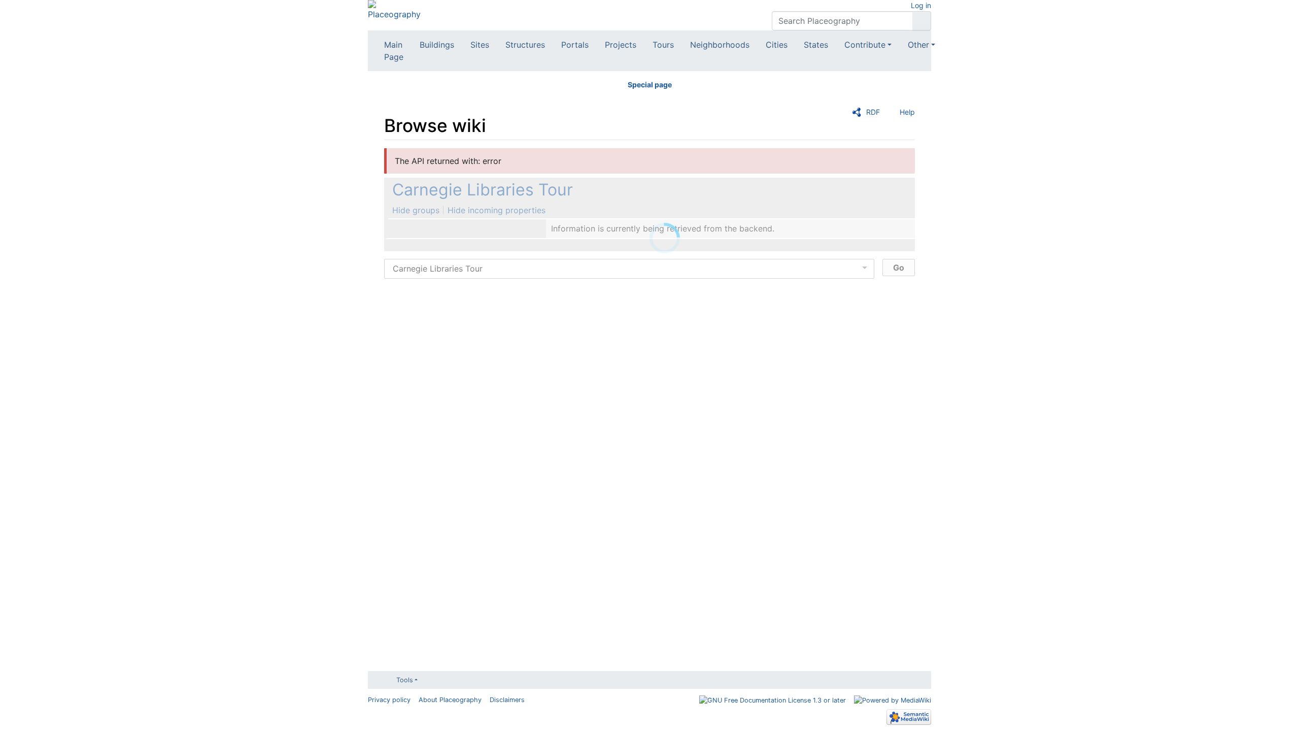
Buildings (437, 45)
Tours (663, 45)
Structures (525, 45)
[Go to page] (921, 20)
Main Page (393, 51)
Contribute (864, 45)
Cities (777, 45)
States (816, 45)
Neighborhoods (719, 45)
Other (918, 45)
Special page (650, 84)
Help (907, 112)
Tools (404, 680)
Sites (479, 45)
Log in (921, 5)
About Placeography (450, 700)
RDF (873, 112)
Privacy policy (389, 700)
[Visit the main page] (394, 9)
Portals (575, 45)
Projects (620, 45)
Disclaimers (507, 700)
